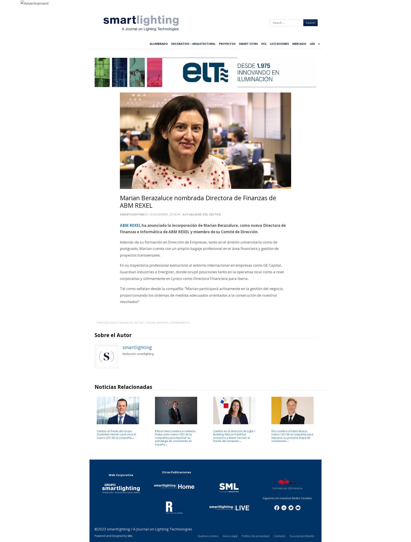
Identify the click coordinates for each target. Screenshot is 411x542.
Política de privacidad (255, 536)
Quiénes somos (208, 536)
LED (312, 44)
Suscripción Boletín (302, 536)
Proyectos (227, 44)
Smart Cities (248, 44)
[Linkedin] (284, 507)
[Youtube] (298, 507)
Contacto (279, 536)
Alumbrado (159, 44)
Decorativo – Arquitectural (193, 44)
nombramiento (180, 322)
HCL (264, 44)
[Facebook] (277, 507)
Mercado (299, 44)
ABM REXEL (130, 225)
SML (130, 536)
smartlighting (132, 214)
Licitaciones (279, 44)
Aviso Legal (230, 536)
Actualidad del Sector (201, 214)
